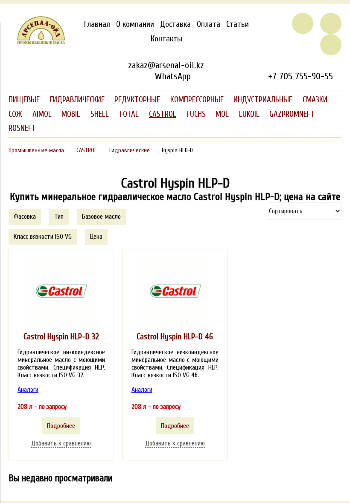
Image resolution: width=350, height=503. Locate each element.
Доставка (175, 24)
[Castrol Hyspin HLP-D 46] (175, 292)
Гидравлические (129, 150)
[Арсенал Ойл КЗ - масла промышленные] (37, 42)
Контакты (166, 38)
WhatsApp (172, 76)
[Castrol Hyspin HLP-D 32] (61, 292)
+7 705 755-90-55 (300, 76)
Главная (97, 24)
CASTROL (86, 150)
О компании (135, 24)
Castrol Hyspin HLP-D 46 (175, 336)
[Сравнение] (330, 23)
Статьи (237, 24)
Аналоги (28, 389)
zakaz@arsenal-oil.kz (166, 65)
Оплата (208, 24)
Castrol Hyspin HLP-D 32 (61, 336)
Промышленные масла (36, 150)
